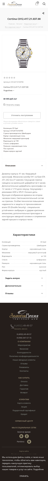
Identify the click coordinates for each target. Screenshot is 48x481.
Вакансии (24, 349)
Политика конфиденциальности (24, 356)
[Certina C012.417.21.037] (24, 53)
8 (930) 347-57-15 (24, 338)
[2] (7, 78)
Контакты (24, 371)
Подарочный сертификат (24, 410)
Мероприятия (24, 345)
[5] (14, 78)
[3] (9, 78)
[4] (12, 78)
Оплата (24, 381)
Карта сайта (24, 451)
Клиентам (24, 399)
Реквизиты (24, 367)
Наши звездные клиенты (24, 360)
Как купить (24, 378)
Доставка (24, 385)
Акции (24, 407)
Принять (24, 476)
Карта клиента (24, 403)
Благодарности (24, 352)
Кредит (24, 414)
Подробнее (38, 469)
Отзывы (24, 363)
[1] (4, 78)
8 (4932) (23, 325)
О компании (24, 341)
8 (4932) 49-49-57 (24, 334)
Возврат (24, 392)
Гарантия (24, 389)
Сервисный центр (24, 421)
